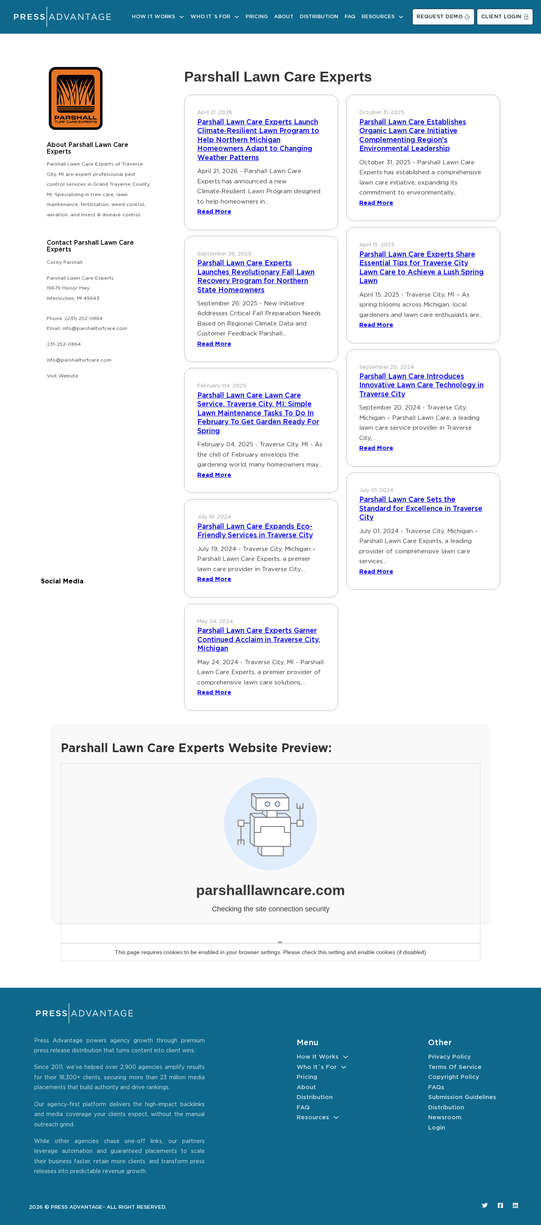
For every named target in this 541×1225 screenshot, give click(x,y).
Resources (378, 17)
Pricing (257, 17)
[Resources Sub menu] (401, 16)
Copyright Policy (453, 1077)
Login (436, 1127)
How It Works (153, 17)
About (283, 17)
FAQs (436, 1087)
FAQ (350, 17)
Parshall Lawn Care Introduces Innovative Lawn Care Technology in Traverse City (421, 385)
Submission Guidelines (462, 1097)
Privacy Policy (449, 1056)
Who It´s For (210, 17)
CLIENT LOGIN (501, 17)
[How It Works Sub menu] (181, 16)
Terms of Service (455, 1067)
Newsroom (444, 1117)
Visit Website (62, 376)
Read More (214, 211)
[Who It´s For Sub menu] (236, 16)
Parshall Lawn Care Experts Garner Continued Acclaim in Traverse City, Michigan (258, 640)
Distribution (319, 17)
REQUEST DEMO (440, 17)
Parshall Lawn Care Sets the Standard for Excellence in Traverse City (420, 509)
